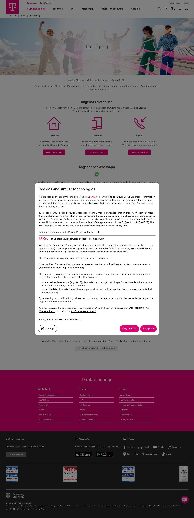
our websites (101, 248)
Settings (49, 328)
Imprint (59, 319)
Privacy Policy (45, 319)
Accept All (148, 328)
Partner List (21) (73, 319)
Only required (129, 328)
